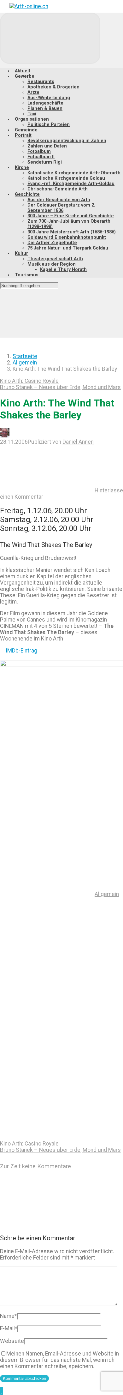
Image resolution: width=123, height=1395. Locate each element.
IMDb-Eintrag (21, 650)
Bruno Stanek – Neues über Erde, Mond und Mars (60, 387)
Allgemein (25, 362)
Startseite (25, 356)
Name (8, 1316)
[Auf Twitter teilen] (47, 943)
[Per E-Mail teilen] (47, 1088)
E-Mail (8, 1328)
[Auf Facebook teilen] (47, 991)
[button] (1, 1391)
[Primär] (50, 38)
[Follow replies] (47, 1225)
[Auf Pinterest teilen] (47, 1040)
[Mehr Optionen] (47, 1137)
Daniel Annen (78, 442)
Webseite (12, 1341)
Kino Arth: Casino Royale (29, 381)
